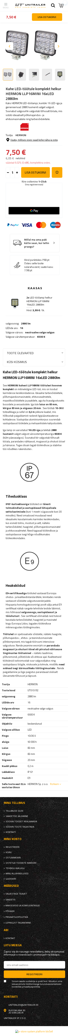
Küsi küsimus (17, 361)
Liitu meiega (13, 945)
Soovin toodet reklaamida (21, 821)
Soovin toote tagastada (20, 827)
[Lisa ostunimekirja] (57, 172)
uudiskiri (11, 879)
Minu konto (13, 839)
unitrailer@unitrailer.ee (23, 1005)
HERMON (20, 135)
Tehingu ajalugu (15, 868)
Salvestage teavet (16, 894)
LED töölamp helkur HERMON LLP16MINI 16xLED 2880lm (39, 301)
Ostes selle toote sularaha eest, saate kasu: (38, 265)
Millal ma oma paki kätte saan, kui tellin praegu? (36, 243)
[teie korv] (61, 6)
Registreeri (12, 847)
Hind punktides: (33, 260)
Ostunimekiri (13, 858)
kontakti (11, 832)
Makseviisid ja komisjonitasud (22, 905)
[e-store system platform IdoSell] (34, 1031)
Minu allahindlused (17, 873)
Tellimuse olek (14, 811)
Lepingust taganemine (18, 923)
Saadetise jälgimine (17, 816)
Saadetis (10, 900)
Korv (9, 852)
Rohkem (54, 784)
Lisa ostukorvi (35, 172)
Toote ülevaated (20, 353)
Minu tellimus (14, 803)
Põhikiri (10, 911)
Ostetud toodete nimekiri (21, 863)
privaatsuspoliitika (16, 917)
